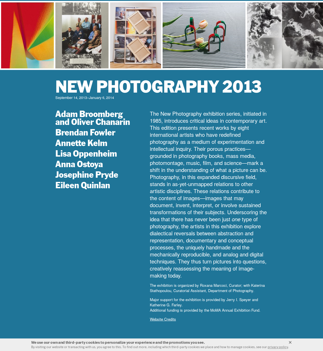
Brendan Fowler (85, 132)
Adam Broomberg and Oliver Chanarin (92, 118)
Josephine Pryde (86, 174)
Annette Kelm (81, 143)
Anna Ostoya (79, 164)
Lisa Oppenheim (86, 153)
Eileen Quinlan (82, 185)
